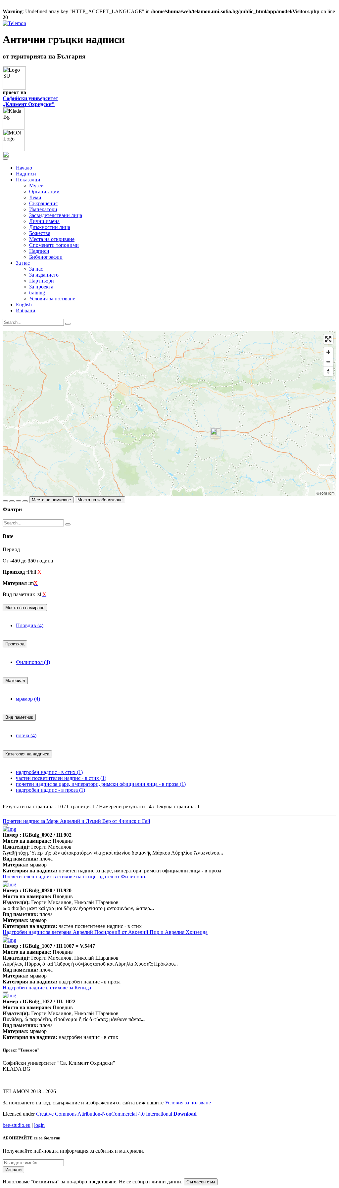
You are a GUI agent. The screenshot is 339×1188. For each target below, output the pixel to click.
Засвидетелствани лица (55, 215)
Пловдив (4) (29, 625)
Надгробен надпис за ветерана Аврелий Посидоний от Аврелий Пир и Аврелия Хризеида (105, 932)
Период (11, 549)
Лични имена (44, 221)
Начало (24, 168)
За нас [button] (23, 263)
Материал (15, 680)
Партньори (41, 281)
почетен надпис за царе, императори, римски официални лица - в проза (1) (101, 784)
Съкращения (43, 203)
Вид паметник (19, 717)
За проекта (41, 286)
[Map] (169, 413)
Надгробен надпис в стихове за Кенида (47, 987)
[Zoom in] (328, 352)
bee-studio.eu (16, 1125)
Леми (35, 197)
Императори (43, 209)
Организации (44, 191)
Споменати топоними (54, 245)
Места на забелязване (99, 499)
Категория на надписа (27, 753)
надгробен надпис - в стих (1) (49, 772)
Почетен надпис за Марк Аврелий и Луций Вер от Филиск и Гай (76, 821)
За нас (36, 269)
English (24, 304)
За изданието (44, 275)
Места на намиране (51, 499)
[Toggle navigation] (5, 159)
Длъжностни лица (49, 227)
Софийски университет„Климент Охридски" (30, 101)
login (39, 1125)
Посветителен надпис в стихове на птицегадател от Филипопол (75, 876)
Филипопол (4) (33, 662)
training (37, 292)
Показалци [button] (28, 179)
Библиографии (46, 257)
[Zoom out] (328, 361)
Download (185, 1114)
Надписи (26, 173)
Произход (14, 643)
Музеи (36, 185)
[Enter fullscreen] (328, 339)
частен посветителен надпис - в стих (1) (61, 778)
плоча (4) (26, 735)
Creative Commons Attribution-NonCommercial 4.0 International (104, 1114)
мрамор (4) (28, 699)
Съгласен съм (200, 1181)
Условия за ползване (52, 298)
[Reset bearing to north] (328, 371)
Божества (39, 233)
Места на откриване (51, 239)
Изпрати (13, 1169)
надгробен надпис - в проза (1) (50, 790)
